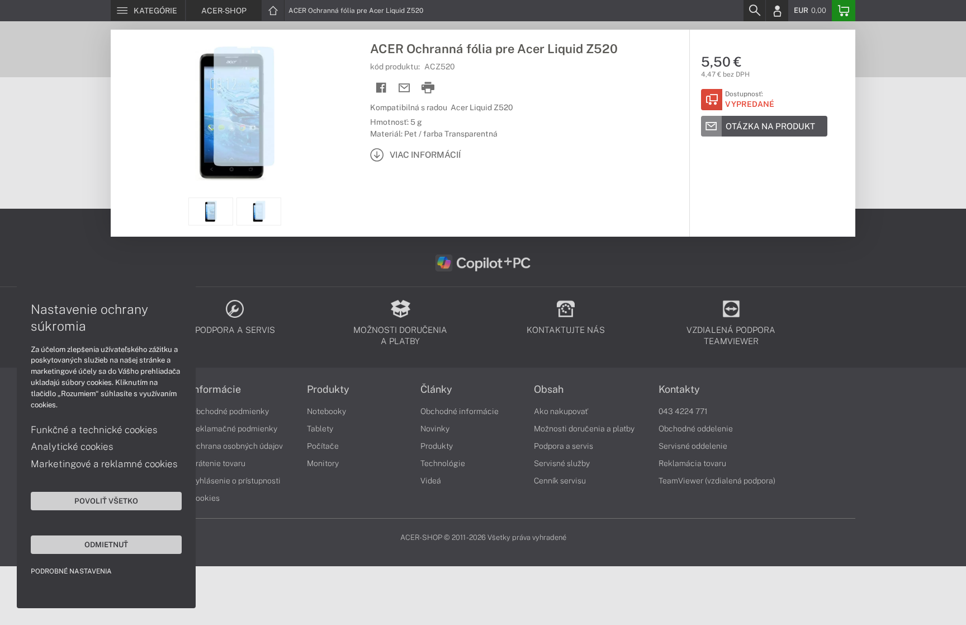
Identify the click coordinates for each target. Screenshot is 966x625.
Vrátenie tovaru (218, 463)
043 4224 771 (683, 411)
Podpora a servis (563, 445)
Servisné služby (562, 463)
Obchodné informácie (459, 411)
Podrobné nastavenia (71, 571)
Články (436, 389)
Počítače (323, 445)
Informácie (216, 389)
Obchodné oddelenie (696, 428)
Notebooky (326, 411)
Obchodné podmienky (230, 411)
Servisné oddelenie (693, 445)
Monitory (323, 463)
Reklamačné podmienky (234, 428)
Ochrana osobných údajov (237, 445)
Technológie (442, 463)
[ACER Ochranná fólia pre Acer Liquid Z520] (235, 114)
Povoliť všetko (106, 500)
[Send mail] (404, 88)
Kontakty (679, 389)
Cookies (205, 498)
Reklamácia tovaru (692, 463)
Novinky (434, 428)
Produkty (328, 389)
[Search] (754, 10)
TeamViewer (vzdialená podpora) (717, 480)
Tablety (320, 428)
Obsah (549, 389)
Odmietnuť (106, 544)
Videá (430, 480)
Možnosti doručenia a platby (584, 428)
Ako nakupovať (561, 411)
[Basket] (843, 10)
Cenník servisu (560, 480)
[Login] (777, 10)
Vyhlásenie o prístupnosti (236, 480)
